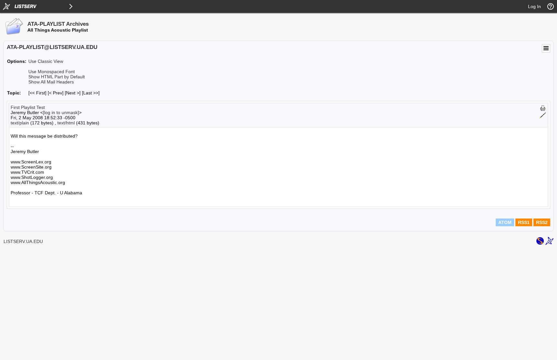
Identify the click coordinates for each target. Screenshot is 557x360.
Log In (534, 6)
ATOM (505, 222)
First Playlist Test (28, 107)
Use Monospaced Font (51, 71)
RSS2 (542, 222)
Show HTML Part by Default (56, 76)
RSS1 (524, 222)
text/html (66, 122)
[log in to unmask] (61, 112)
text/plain (20, 122)
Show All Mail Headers (51, 81)
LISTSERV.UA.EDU (23, 241)
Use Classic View (45, 61)
